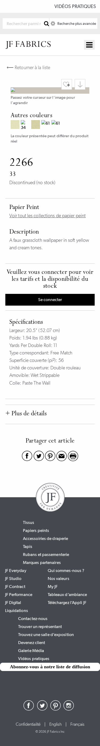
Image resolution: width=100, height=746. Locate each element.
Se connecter (50, 299)
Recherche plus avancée (76, 23)
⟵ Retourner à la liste (28, 67)
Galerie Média (31, 650)
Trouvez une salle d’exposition (46, 634)
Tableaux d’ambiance (67, 594)
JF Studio (13, 578)
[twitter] (42, 709)
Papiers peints (36, 530)
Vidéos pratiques (75, 6)
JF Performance (18, 594)
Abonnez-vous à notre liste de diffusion (50, 666)
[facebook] (28, 709)
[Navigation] (89, 45)
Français (77, 724)
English (55, 724)
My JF (53, 586)
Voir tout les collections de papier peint (47, 216)
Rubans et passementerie (46, 554)
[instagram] (68, 709)
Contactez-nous (32, 618)
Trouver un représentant (40, 626)
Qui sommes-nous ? (66, 570)
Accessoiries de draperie (45, 538)
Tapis (28, 546)
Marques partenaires (42, 562)
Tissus (28, 522)
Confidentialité (28, 724)
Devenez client (31, 642)
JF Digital (13, 602)
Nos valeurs (58, 578)
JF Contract (15, 586)
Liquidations (16, 610)
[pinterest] (55, 709)
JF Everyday (15, 570)
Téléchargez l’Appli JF (67, 602)
